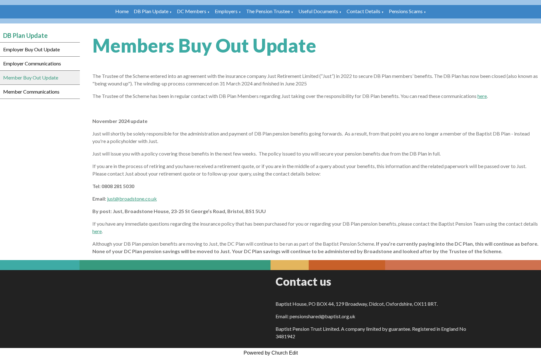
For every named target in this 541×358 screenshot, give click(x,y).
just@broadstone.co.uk (132, 199)
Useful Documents (318, 11)
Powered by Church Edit (271, 352)
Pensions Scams (406, 11)
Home (122, 11)
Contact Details (363, 11)
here (482, 96)
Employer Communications (32, 63)
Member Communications (31, 92)
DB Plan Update (151, 11)
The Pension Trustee (268, 11)
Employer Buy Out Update (31, 49)
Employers (226, 11)
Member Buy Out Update (30, 77)
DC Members (191, 11)
